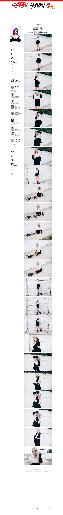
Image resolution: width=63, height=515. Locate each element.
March (12, 58)
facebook (37, 32)
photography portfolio (45, 32)
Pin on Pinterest (38, 471)
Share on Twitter (48, 471)
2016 (11, 67)
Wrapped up (14, 63)
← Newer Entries (25, 508)
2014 (11, 70)
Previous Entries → (50, 508)
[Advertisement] (15, 16)
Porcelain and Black (15, 62)
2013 (11, 71)
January (12, 61)
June (12, 54)
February (12, 163)
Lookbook (40, 32)
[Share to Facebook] (37, 469)
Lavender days (17, 119)
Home (37, 508)
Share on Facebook (28, 471)
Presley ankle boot (35, 29)
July (12, 53)
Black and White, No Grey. (15, 64)
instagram (31, 32)
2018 (11, 45)
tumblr (34, 32)
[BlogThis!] (35, 469)
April (12, 57)
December (12, 151)
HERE (41, 33)
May (12, 159)
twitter (29, 32)
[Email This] (34, 469)
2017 (11, 150)
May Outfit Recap (17, 112)
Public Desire (41, 29)
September (13, 50)
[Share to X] (36, 469)
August (12, 155)
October (12, 49)
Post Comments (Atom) (29, 509)
